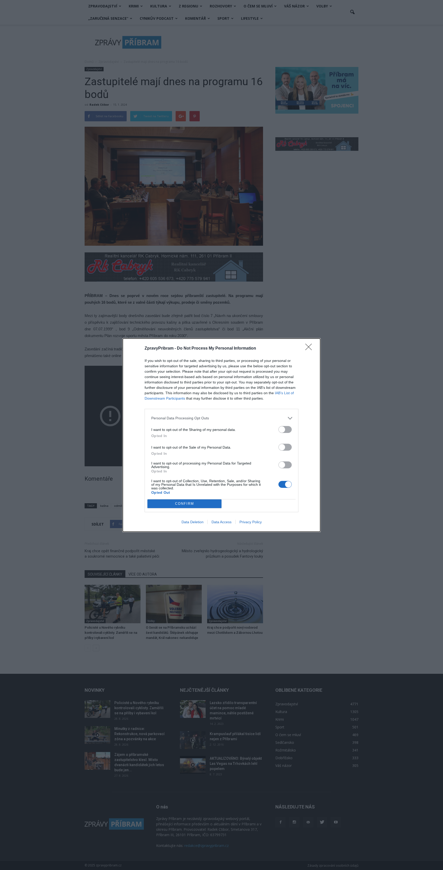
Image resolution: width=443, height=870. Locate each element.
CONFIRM (184, 504)
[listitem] (221, 418)
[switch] (285, 429)
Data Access (221, 522)
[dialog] (221, 435)
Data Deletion (193, 522)
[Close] (310, 348)
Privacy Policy (250, 522)
